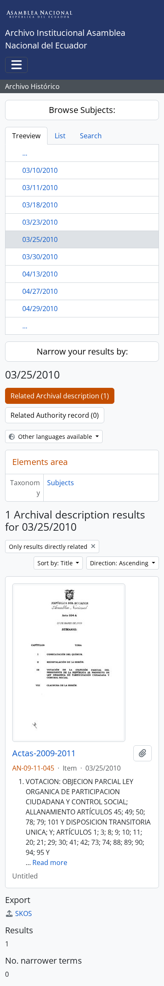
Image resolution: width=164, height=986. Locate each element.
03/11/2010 (40, 187)
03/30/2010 (40, 256)
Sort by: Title (55, 563)
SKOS (23, 913)
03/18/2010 (40, 205)
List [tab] (60, 135)
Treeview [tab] (26, 135)
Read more (49, 862)
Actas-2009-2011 (44, 753)
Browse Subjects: (82, 110)
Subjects (60, 482)
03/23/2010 (40, 222)
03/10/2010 (40, 170)
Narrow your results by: (82, 351)
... (24, 153)
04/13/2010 (40, 274)
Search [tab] (91, 135)
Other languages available (55, 437)
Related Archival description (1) (60, 395)
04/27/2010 (40, 291)
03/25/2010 (40, 239)
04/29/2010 (40, 308)
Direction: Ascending (120, 563)
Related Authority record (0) (55, 415)
